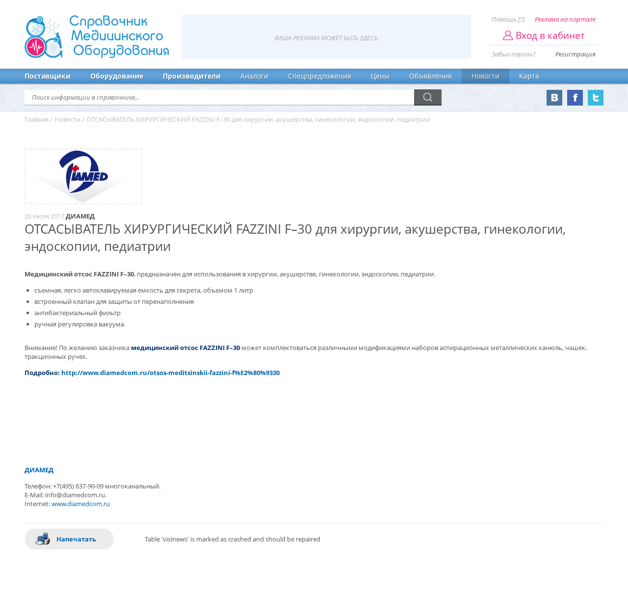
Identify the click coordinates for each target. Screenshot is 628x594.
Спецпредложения (319, 76)
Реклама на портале (565, 19)
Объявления (430, 76)
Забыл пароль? (514, 54)
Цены (380, 76)
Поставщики (48, 76)
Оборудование (116, 76)
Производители (192, 76)
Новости (485, 76)
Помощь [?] (508, 19)
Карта (529, 76)
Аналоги (254, 76)
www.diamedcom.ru (81, 503)
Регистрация (575, 54)
